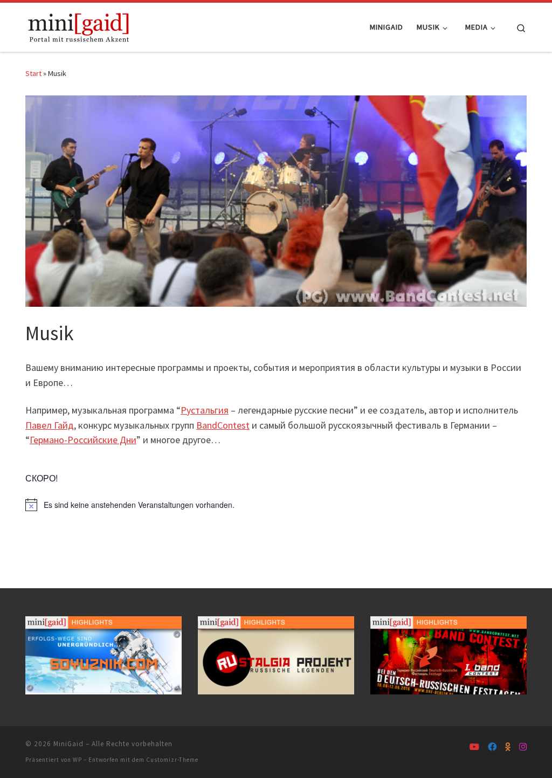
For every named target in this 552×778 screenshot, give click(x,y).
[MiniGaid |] (79, 25)
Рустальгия (205, 410)
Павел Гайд (49, 425)
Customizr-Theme (172, 759)
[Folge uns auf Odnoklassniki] (507, 747)
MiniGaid (68, 743)
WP (77, 759)
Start (33, 73)
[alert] (276, 504)
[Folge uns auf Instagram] (523, 747)
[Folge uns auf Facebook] (492, 747)
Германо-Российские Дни (83, 439)
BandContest (223, 425)
